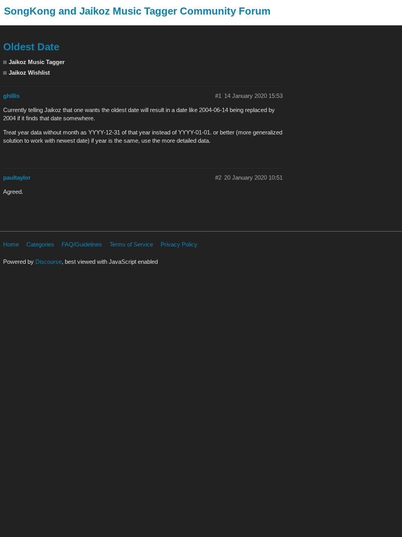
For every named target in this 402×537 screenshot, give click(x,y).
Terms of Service (131, 244)
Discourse (48, 261)
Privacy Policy (179, 244)
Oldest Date (31, 47)
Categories (40, 244)
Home (11, 244)
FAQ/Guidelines (82, 244)
